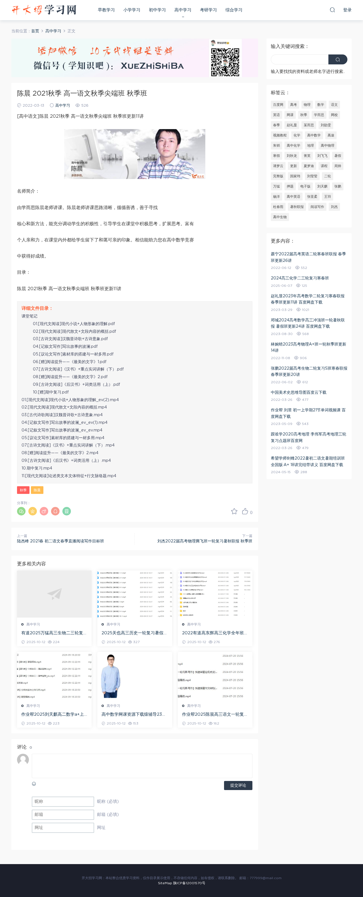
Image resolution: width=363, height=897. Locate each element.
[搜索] (332, 10)
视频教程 (280, 135)
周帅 (337, 166)
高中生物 (280, 217)
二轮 (327, 176)
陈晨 (37, 490)
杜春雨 (278, 207)
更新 (293, 166)
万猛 (276, 186)
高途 (331, 135)
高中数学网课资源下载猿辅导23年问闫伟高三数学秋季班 (134, 714)
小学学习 (131, 10)
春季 (276, 125)
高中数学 (314, 135)
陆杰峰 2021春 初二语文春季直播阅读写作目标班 (60, 541)
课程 (324, 166)
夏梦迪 (309, 166)
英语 (276, 115)
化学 (297, 135)
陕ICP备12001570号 (189, 883)
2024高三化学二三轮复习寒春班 (300, 278)
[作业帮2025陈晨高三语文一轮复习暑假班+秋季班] (215, 675)
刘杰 (334, 207)
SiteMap (165, 883)
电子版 (305, 186)
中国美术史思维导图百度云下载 (298, 393)
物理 (307, 104)
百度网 (278, 104)
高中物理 (327, 145)
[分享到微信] (21, 511)
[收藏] (234, 511)
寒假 (276, 155)
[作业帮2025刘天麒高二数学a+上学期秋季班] (54, 675)
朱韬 (276, 145)
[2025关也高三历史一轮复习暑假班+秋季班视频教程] (134, 594)
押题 (290, 186)
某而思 (309, 125)
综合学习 (233, 10)
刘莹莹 (312, 176)
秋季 (23, 490)
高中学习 (182, 10)
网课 (290, 115)
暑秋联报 (297, 207)
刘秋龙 (292, 155)
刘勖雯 (326, 125)
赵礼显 (292, 125)
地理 (310, 145)
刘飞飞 (322, 155)
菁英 (307, 155)
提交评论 (238, 785)
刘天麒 (322, 186)
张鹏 (337, 186)
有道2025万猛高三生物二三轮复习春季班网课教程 (54, 633)
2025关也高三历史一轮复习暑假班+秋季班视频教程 (135, 633)
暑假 (337, 155)
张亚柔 (312, 196)
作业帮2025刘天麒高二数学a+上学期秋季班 (52, 714)
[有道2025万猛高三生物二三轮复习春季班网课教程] (54, 594)
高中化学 (293, 145)
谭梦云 (278, 166)
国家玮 (295, 176)
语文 (334, 104)
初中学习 (157, 10)
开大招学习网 (44, 10)
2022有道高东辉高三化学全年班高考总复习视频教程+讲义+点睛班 (215, 633)
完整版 (278, 176)
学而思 (319, 115)
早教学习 (106, 10)
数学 (320, 104)
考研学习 (208, 10)
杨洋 (276, 196)
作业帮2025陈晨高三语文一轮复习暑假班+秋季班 (215, 714)
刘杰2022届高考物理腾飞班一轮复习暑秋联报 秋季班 (204, 541)
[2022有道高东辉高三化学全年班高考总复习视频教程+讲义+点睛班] (215, 594)
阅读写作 (317, 207)
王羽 (327, 196)
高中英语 (293, 196)
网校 (334, 115)
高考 (293, 104)
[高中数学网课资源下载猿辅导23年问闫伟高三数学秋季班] (134, 675)
